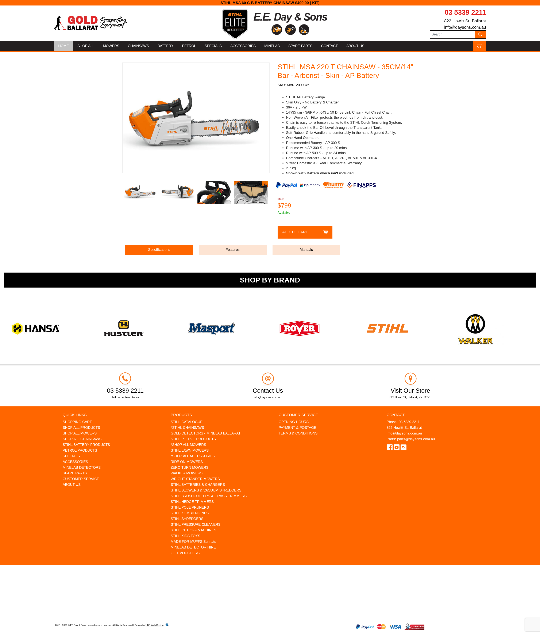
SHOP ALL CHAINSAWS (82, 439)
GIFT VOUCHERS (185, 553)
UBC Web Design (154, 625)
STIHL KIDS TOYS (185, 536)
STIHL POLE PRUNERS (190, 507)
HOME (63, 46)
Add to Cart (295, 232)
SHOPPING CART (77, 422)
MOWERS (111, 46)
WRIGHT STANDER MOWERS (195, 479)
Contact (396, 415)
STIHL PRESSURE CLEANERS (195, 525)
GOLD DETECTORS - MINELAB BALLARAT (205, 433)
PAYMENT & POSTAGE (297, 428)
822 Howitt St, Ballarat (465, 21)
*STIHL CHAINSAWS (187, 428)
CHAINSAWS (138, 46)
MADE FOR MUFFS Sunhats (193, 542)
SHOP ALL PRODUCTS (81, 428)
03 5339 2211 (465, 12)
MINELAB (272, 46)
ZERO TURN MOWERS (189, 468)
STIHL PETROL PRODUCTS (193, 439)
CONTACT (329, 46)
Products (181, 415)
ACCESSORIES (243, 46)
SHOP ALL (85, 46)
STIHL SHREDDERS (187, 519)
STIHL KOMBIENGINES (190, 513)
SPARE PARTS (300, 46)
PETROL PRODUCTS (80, 450)
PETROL (189, 46)
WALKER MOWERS (186, 473)
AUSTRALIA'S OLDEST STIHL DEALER (270, 3)
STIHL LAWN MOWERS (190, 450)
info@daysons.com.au (465, 27)
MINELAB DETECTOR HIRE (193, 547)
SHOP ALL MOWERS (80, 433)
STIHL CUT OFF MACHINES (193, 530)
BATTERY (165, 46)
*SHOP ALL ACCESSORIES (193, 456)
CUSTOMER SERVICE (81, 479)
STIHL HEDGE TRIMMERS (192, 502)
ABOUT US (355, 46)
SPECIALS (213, 46)
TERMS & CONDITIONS (298, 433)
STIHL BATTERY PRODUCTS (86, 445)
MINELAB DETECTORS (82, 468)
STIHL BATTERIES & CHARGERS (198, 485)
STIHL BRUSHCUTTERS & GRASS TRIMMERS (209, 496)
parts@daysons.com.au (416, 439)
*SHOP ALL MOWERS (188, 445)
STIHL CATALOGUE (186, 422)
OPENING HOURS (294, 422)
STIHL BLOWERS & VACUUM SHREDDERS (206, 490)
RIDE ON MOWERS (187, 462)
